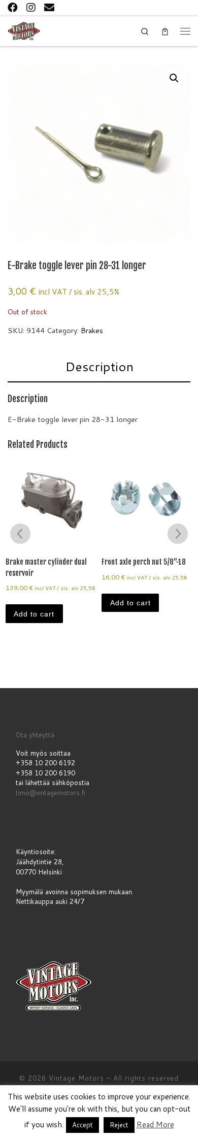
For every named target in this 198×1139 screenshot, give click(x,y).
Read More (155, 1124)
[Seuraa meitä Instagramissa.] (31, 7)
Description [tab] (99, 366)
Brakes (92, 330)
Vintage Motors (76, 1078)
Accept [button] (82, 1124)
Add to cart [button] (34, 614)
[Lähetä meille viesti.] (49, 7)
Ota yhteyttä (35, 734)
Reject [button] (119, 1124)
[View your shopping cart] (165, 31)
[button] (174, 78)
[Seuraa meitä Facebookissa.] (13, 7)
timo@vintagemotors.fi (50, 792)
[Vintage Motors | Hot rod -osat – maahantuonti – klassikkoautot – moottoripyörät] (24, 30)
